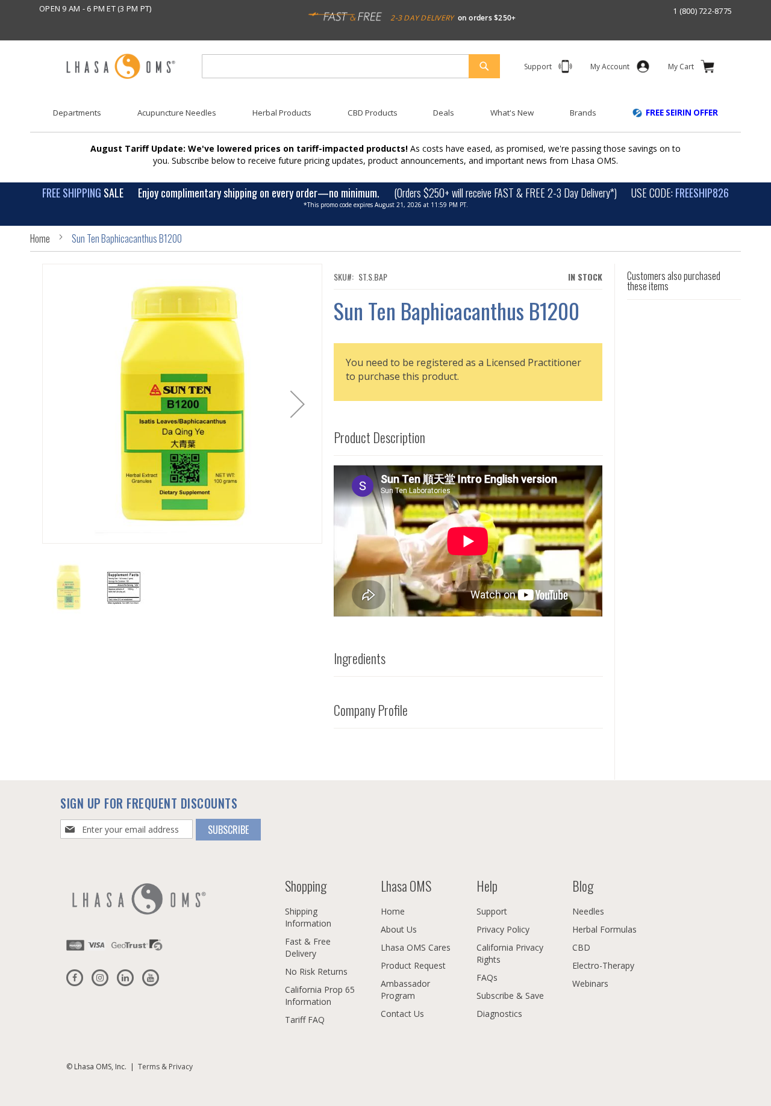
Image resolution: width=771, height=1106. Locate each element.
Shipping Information (308, 917)
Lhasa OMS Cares (416, 947)
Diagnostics (499, 1013)
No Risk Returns (316, 971)
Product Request (413, 965)
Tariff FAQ (305, 1019)
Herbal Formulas (604, 929)
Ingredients (360, 658)
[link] (609, 69)
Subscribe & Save (510, 995)
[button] (297, 403)
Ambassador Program (405, 989)
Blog (582, 885)
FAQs (487, 977)
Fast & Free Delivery (308, 947)
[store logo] (120, 67)
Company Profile (371, 710)
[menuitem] (77, 112)
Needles (588, 911)
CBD (581, 947)
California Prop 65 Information (320, 995)
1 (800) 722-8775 (702, 10)
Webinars (590, 983)
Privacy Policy (502, 929)
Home (40, 238)
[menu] (385, 117)
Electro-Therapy (603, 965)
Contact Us (402, 1013)
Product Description (379, 437)
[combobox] (351, 66)
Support (491, 911)
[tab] (468, 435)
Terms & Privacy (165, 1066)
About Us (399, 929)
